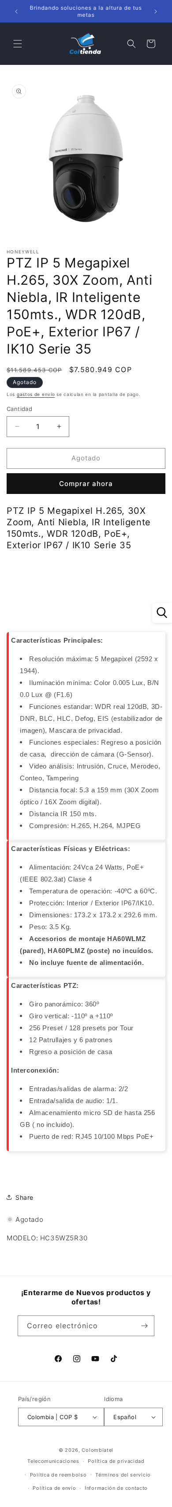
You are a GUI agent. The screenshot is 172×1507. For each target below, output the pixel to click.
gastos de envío (36, 394)
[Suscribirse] (144, 1325)
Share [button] (24, 1197)
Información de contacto (116, 1488)
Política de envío (54, 1488)
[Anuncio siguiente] (155, 11)
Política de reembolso (58, 1475)
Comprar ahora (86, 483)
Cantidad (19, 408)
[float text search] (162, 613)
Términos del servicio (123, 1475)
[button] (17, 43)
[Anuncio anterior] (16, 11)
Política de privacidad (116, 1461)
